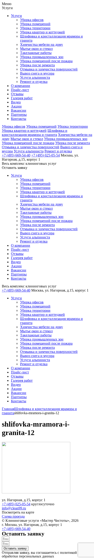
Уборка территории (35, 28)
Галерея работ (22, 98)
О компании (20, 86)
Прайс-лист (20, 90)
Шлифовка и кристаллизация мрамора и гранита (34, 133)
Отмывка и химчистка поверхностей (49, 69)
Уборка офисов (32, 20)
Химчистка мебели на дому (41, 44)
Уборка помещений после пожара (46, 61)
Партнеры (19, 114)
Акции (16, 106)
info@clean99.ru (14, 508)
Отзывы (17, 94)
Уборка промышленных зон (41, 57)
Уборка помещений (35, 24)
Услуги (16, 16)
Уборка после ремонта (37, 65)
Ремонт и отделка (33, 82)
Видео (16, 102)
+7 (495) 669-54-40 (16, 155)
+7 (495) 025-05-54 (45, 155)
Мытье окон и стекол (36, 49)
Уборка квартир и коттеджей (42, 32)
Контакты (18, 119)
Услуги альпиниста (35, 77)
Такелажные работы (36, 53)
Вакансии (18, 110)
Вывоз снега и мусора (37, 73)
